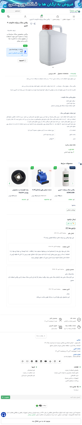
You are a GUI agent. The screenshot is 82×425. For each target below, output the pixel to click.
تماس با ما (73, 387)
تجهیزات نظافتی (66, 19)
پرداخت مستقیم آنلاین (72, 381)
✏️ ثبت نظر (70, 223)
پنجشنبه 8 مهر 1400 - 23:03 (54, 289)
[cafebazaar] (41, 406)
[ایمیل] (27, 361)
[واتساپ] (23, 361)
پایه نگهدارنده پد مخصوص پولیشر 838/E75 (20, 191)
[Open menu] (74, 16)
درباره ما (76, 390)
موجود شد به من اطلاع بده (41, 421)
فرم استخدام (31, 370)
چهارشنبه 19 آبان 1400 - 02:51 (54, 246)
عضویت (6, 397)
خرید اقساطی (74, 375)
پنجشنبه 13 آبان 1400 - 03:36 (60, 233)
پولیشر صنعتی (56, 19)
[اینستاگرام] (55, 361)
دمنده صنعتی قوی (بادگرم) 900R (41, 190)
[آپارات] (50, 361)
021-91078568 (68, 357)
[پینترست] (32, 361)
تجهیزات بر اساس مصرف (71, 378)
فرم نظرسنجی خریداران (28, 375)
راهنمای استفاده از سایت (71, 370)
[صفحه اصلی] (74, 19)
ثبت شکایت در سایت (29, 373)
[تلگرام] (59, 361)
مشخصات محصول (63, 73)
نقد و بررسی (52, 73)
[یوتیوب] (46, 361)
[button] (10, 183)
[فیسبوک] (36, 361)
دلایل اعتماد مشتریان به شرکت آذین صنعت (66, 373)
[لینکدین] (41, 361)
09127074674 (76, 357)
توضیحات (73, 73)
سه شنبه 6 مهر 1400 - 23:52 (58, 269)
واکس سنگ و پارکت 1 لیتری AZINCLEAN (66, 191)
